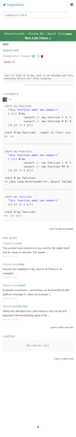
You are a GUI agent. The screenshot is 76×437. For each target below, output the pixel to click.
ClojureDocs (15, 4)
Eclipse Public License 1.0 (62, 84)
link (10, 99)
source (27, 56)
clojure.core (11, 50)
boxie (15, 256)
